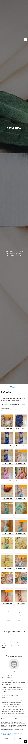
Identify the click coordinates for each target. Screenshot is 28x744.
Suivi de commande (19, 614)
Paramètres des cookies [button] (14, 742)
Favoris (8, 620)
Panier (19, 620)
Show (25, 741)
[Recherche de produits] (26, 40)
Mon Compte (8, 614)
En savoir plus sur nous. (7, 734)
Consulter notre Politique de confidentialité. (11, 733)
